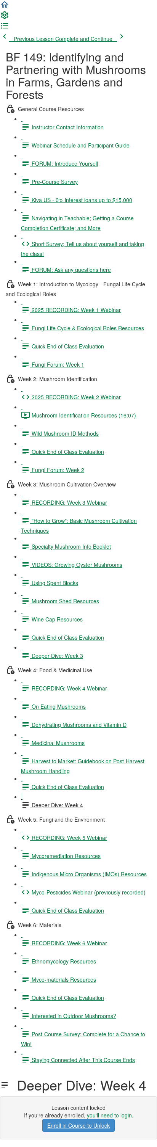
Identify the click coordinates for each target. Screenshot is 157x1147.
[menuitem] (4, 17)
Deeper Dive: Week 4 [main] (77, 1084)
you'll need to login (109, 1115)
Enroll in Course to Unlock (78, 1125)
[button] (4, 7)
